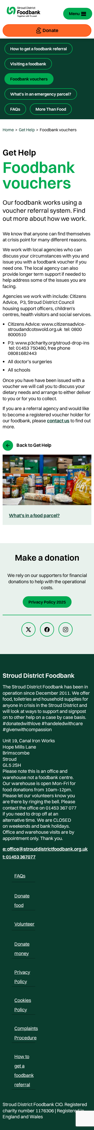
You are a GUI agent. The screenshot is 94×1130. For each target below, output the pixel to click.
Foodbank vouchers (29, 78)
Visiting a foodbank (28, 63)
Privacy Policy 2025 (47, 602)
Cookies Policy (22, 1001)
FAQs (15, 109)
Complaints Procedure (26, 1029)
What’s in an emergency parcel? (40, 94)
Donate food (22, 897)
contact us (58, 421)
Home (8, 129)
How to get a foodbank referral (38, 48)
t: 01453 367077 (19, 856)
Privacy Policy (22, 973)
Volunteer (24, 924)
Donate (50, 30)
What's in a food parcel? (34, 515)
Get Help (27, 129)
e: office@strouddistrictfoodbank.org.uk (45, 849)
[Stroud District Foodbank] (23, 19)
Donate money (22, 945)
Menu (74, 13)
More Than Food (51, 109)
